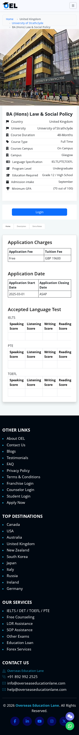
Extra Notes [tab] (37, 226)
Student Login (18, 496)
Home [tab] (8, 226)
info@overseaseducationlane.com (36, 683)
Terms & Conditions (23, 476)
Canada (13, 524)
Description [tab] (21, 226)
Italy (10, 569)
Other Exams (18, 636)
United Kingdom (21, 543)
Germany (15, 588)
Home (9, 19)
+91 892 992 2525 (22, 676)
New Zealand (18, 550)
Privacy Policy (18, 470)
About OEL (16, 438)
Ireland (13, 582)
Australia (14, 537)
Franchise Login (20, 483)
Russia (12, 575)
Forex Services (19, 649)
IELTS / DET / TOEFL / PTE (28, 610)
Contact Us (16, 444)
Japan (11, 562)
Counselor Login (20, 489)
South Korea (17, 556)
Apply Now (16, 502)
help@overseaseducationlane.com (37, 689)
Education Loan (20, 642)
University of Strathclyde (27, 23)
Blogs (11, 451)
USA (10, 530)
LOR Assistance (20, 623)
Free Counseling (20, 617)
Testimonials (17, 457)
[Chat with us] (70, 716)
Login (40, 212)
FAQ (10, 464)
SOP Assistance (20, 629)
